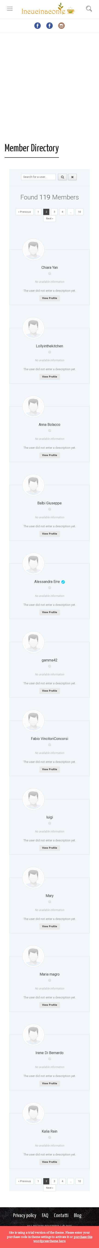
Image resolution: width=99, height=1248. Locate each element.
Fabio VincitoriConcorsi (49, 739)
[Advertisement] (49, 89)
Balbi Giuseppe (49, 503)
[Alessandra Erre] (33, 564)
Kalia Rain (49, 1131)
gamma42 (50, 660)
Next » (49, 218)
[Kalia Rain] (33, 1113)
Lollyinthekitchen (49, 346)
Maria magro (50, 974)
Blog (78, 1215)
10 (79, 211)
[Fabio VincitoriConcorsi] (33, 721)
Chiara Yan (49, 267)
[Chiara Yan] (33, 249)
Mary (50, 896)
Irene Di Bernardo (49, 1053)
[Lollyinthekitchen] (33, 328)
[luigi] (33, 799)
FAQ (45, 1215)
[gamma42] (33, 642)
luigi (49, 817)
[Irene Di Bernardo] (33, 1035)
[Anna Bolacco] (33, 406)
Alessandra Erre (47, 581)
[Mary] (33, 878)
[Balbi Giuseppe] (33, 485)
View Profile (49, 298)
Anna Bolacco (49, 424)
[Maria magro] (33, 956)
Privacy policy (24, 1215)
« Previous (24, 211)
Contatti (61, 1215)
